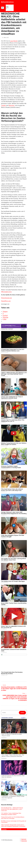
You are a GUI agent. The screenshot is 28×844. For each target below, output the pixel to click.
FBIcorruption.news (6, 291)
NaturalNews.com (6, 301)
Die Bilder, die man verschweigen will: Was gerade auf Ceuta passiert (13, 821)
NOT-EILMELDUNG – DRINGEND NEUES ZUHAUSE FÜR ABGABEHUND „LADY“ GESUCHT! (12, 809)
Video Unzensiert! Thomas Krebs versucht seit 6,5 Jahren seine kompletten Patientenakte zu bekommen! (13, 825)
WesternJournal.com (6, 298)
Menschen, (12, 105)
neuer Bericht (14, 41)
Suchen (22, 712)
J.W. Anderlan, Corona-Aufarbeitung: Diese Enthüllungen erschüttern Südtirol (11, 814)
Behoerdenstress (7, 2)
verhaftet (3, 105)
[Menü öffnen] (2, 8)
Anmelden (4, 829)
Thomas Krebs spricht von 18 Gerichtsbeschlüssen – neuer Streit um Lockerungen (13, 817)
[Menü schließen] (7, 7)
